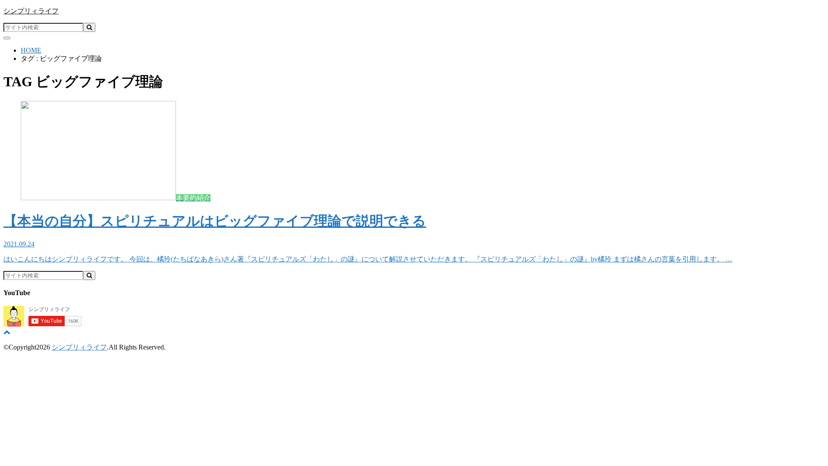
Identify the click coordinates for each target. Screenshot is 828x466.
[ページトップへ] (6, 332)
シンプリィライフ (31, 11)
